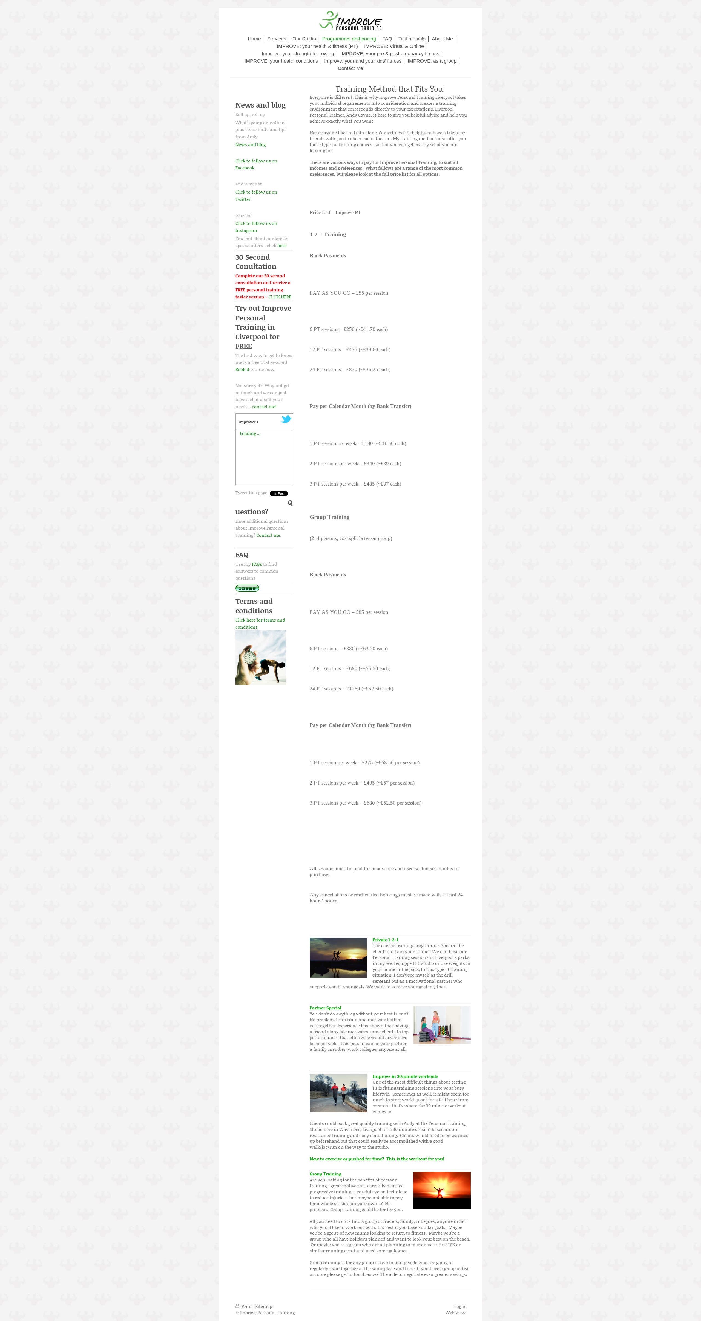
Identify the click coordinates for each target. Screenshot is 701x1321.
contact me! (264, 406)
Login (460, 1306)
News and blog (250, 144)
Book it (242, 369)
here (281, 245)
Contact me (268, 535)
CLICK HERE (280, 297)
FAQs (257, 564)
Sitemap (263, 1306)
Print (246, 1306)
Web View (456, 1312)
